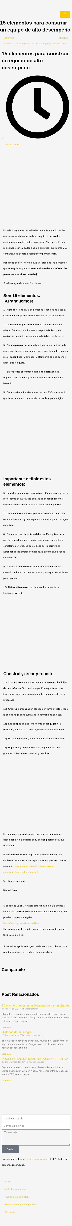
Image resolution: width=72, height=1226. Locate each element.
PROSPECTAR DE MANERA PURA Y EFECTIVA (35, 1058)
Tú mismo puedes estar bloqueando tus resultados (35, 1005)
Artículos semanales (15, 1189)
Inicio (8, 1181)
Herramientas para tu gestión (20, 1204)
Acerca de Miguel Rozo (17, 1197)
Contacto (10, 1212)
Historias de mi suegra (17, 1032)
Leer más (6, 1027)
